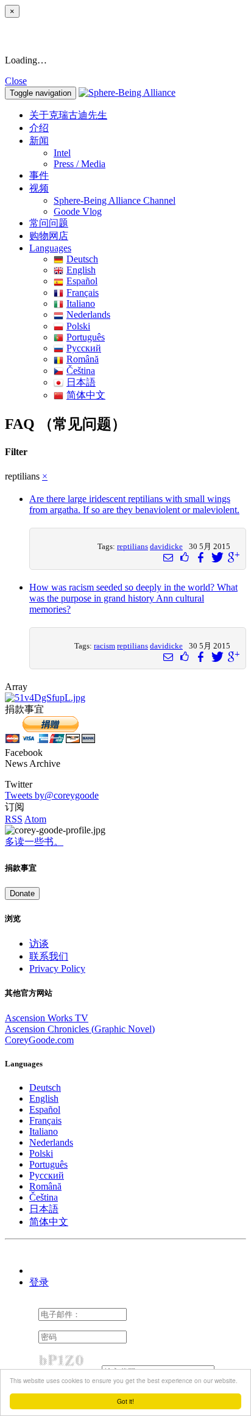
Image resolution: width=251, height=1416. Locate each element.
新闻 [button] (39, 140)
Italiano (80, 303)
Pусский (83, 348)
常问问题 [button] (48, 223)
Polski (78, 326)
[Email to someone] (168, 557)
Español (81, 281)
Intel (62, 153)
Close (16, 81)
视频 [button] (39, 188)
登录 (39, 1282)
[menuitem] (150, 153)
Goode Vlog (78, 211)
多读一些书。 (34, 841)
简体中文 (85, 395)
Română (82, 359)
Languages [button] (50, 248)
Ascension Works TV (46, 1018)
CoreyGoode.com (39, 1040)
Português (85, 337)
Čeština (80, 370)
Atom (35, 819)
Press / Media (79, 164)
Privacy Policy (57, 968)
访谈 (39, 943)
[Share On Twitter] (216, 557)
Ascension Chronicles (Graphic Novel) (80, 1029)
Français (82, 292)
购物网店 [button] (48, 236)
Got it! (125, 1401)
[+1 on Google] (232, 557)
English (81, 270)
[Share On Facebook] (200, 557)
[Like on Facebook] (184, 557)
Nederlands (88, 314)
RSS (14, 819)
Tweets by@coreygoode (52, 795)
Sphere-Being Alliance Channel (114, 200)
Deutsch (82, 259)
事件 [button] (39, 175)
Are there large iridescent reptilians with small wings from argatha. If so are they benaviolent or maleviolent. (134, 504)
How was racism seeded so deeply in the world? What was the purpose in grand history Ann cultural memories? (133, 598)
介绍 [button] (39, 128)
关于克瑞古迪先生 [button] (68, 115)
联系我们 (48, 956)
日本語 (81, 382)
